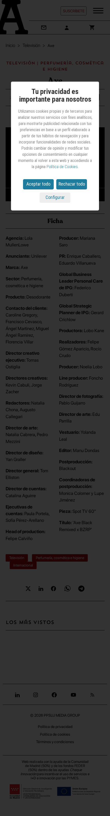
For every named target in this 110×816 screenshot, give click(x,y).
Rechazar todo (72, 184)
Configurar (55, 197)
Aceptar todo (38, 184)
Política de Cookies (62, 166)
